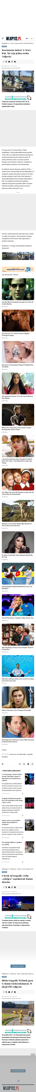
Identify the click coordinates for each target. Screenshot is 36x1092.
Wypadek (5, 757)
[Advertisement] (18, 18)
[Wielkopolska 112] (13, 38)
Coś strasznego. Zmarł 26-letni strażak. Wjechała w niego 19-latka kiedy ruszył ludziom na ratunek (12, 777)
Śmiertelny (22, 754)
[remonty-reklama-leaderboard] (18, 269)
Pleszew (4, 872)
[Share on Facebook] (20, 764)
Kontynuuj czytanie (18, 966)
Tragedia (29, 754)
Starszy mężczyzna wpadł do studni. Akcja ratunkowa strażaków (11, 822)
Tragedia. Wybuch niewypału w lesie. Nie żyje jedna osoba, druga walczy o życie (12, 800)
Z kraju (4, 46)
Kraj (11, 754)
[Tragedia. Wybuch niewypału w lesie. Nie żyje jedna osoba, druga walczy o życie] (29, 803)
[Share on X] (6, 61)
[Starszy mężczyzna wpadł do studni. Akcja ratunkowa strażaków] (29, 825)
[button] (3, 38)
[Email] (9, 61)
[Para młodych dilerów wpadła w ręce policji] (29, 847)
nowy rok (16, 754)
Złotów (4, 976)
